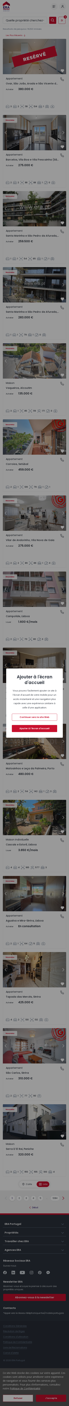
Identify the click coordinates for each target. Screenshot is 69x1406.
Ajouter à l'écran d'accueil (34, 728)
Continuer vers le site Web (34, 717)
